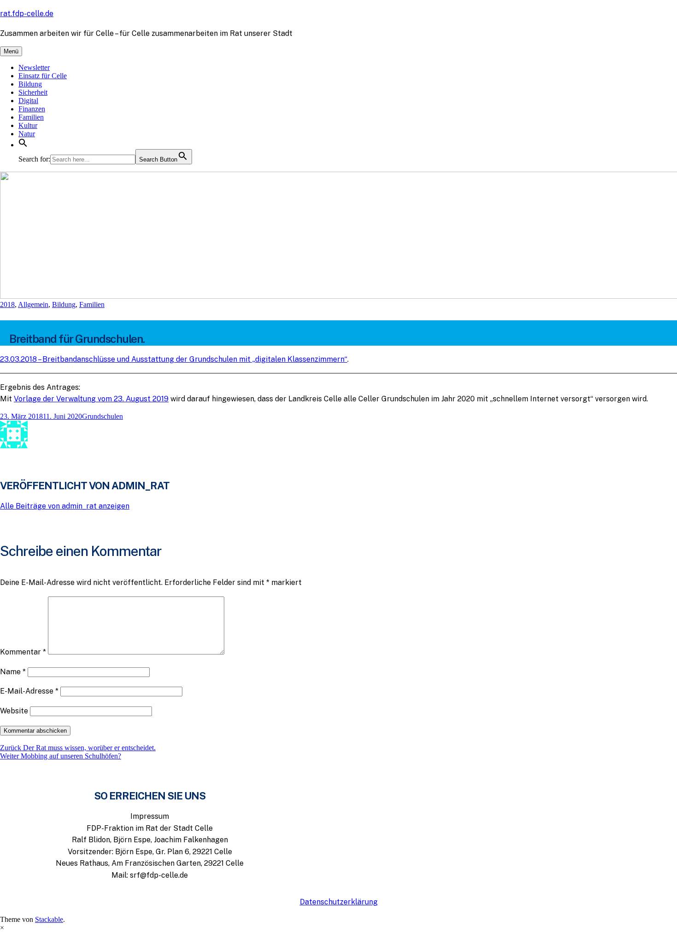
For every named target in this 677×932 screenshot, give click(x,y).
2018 (7, 304)
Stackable (49, 919)
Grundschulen (102, 416)
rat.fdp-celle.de (26, 13)
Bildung (30, 84)
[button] (23, 145)
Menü (11, 51)
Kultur (27, 125)
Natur (26, 134)
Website (14, 710)
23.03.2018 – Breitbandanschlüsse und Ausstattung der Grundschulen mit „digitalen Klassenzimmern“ (173, 359)
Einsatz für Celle (42, 76)
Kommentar (23, 652)
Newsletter (34, 67)
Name (13, 671)
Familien (31, 117)
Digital (28, 100)
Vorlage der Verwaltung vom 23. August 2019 (91, 398)
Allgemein (33, 304)
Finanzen (31, 109)
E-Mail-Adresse (29, 691)
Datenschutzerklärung (339, 901)
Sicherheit (32, 92)
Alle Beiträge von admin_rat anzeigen (64, 506)
